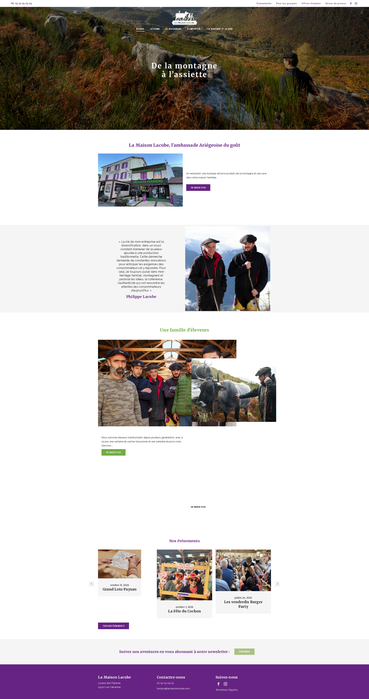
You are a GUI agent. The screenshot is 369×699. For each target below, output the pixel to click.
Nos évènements (184, 541)
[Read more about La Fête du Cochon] (184, 575)
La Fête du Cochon (184, 611)
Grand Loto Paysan (120, 589)
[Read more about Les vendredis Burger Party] (243, 570)
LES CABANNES (140, 179)
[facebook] (350, 3)
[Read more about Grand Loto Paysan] (120, 564)
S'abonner (244, 651)
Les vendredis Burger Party (243, 604)
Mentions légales (227, 689)
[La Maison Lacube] (184, 15)
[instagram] (356, 3)
